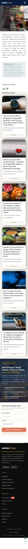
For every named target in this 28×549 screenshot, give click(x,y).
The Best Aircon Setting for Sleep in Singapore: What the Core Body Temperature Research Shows (13, 337)
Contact (4, 522)
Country (4, 420)
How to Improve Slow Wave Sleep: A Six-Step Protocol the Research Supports (13, 294)
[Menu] (25, 2)
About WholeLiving (7, 513)
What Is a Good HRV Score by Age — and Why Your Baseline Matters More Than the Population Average (13, 164)
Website (14, 467)
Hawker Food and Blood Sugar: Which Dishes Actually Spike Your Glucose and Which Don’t (13, 251)
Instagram (6, 467)
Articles (4, 504)
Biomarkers (5, 476)
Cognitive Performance (8, 482)
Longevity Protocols (7, 479)
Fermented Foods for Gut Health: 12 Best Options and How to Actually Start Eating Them (12, 207)
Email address (6, 413)
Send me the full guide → (14, 430)
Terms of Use (18, 529)
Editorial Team (6, 516)
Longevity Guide (8, 498)
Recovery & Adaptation (8, 488)
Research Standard (7, 501)
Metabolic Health (6, 485)
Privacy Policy (10, 529)
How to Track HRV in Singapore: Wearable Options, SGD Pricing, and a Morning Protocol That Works (13, 120)
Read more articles (20, 21)
